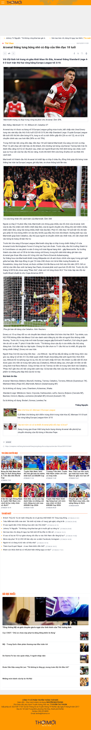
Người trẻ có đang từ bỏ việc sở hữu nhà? (25, 543)
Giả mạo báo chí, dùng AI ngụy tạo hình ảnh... (49, 38)
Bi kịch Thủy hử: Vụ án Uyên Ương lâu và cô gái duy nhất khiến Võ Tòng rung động (41, 518)
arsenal (8, 442)
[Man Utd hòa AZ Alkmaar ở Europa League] (10, 412)
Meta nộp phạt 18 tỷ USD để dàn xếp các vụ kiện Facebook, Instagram (37, 539)
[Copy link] (82, 53)
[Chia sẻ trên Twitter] (78, 53)
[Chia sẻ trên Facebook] (74, 53)
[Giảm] (5, 53)
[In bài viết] (86, 53)
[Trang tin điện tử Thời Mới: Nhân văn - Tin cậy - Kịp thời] (14, 2)
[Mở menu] (3, 2)
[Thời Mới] (45, 723)
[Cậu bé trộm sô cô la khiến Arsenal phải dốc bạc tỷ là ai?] (10, 426)
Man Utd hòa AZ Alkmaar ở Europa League (36, 410)
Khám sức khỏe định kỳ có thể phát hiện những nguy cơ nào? (33, 550)
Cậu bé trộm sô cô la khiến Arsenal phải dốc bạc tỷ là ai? (43, 425)
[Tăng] (13, 53)
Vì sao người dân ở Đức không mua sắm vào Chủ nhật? (31, 525)
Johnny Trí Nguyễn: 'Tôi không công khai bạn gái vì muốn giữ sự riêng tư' (37, 528)
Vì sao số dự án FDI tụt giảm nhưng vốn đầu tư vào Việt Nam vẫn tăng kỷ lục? (40, 536)
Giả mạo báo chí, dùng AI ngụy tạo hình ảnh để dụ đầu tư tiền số (34, 532)
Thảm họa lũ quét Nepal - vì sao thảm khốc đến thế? (30, 546)
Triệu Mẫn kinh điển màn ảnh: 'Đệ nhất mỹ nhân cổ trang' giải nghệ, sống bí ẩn (40, 521)
